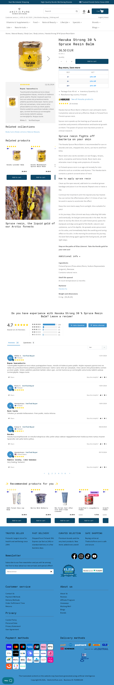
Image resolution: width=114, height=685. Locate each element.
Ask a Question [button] (78, 325)
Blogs (62, 609)
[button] (84, 11)
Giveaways (64, 603)
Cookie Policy (11, 620)
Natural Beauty (17, 33)
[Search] (76, 11)
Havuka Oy (63, 289)
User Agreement (12, 629)
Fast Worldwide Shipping (19, 2)
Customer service (12, 17)
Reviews (63, 597)
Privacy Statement (13, 626)
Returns (9, 606)
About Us (64, 593)
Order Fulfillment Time (15, 603)
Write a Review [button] (99, 325)
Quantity (61, 57)
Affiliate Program (67, 600)
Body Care (28, 33)
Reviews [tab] (11, 343)
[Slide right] (48, 58)
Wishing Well (65, 606)
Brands (63, 613)
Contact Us (10, 593)
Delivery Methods (13, 600)
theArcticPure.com (54, 680)
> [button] (69, 473)
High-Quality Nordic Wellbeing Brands (56, 2)
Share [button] (12, 377)
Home (8, 33)
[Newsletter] (51, 571)
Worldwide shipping (41, 17)
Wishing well (54, 17)
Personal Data (11, 623)
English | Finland (103, 17)
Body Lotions (39, 33)
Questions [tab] (27, 343)
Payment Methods (13, 597)
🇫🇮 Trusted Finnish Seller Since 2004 (94, 2)
